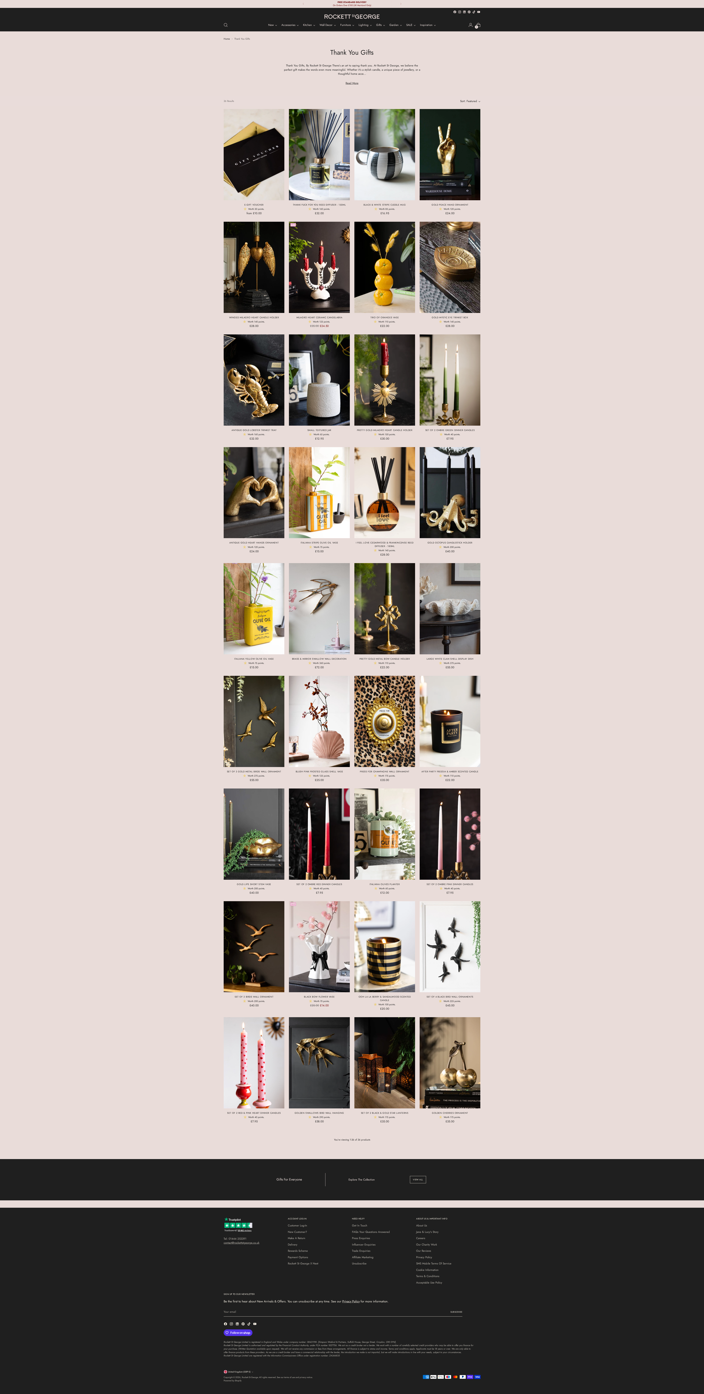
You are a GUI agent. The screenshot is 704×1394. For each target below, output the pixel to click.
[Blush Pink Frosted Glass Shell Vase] (319, 721)
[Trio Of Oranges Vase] (384, 267)
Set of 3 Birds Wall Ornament (254, 996)
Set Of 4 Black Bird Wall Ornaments (450, 996)
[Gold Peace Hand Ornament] (450, 154)
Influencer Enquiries (363, 1245)
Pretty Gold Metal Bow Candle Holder (385, 659)
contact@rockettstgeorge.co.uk (241, 1243)
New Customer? (297, 1232)
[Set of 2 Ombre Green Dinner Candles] (450, 380)
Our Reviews (423, 1251)
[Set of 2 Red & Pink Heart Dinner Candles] (254, 1062)
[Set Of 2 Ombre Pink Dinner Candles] (450, 834)
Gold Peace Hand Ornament (450, 204)
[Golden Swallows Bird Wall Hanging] (319, 1062)
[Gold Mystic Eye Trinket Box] (450, 267)
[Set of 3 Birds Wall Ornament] (254, 946)
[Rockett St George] (352, 16)
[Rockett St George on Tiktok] (474, 12)
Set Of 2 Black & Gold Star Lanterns (384, 1113)
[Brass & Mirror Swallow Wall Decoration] (319, 608)
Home (227, 39)
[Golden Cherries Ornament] (450, 1062)
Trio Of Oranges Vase (385, 317)
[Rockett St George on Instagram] (459, 12)
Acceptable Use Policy (429, 1283)
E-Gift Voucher (254, 204)
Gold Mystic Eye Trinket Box (450, 317)
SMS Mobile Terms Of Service (433, 1263)
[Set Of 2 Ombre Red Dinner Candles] (319, 834)
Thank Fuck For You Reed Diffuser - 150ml (319, 204)
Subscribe (456, 1311)
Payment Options (298, 1257)
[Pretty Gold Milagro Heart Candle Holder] (384, 380)
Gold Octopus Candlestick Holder (450, 542)
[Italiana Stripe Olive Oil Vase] (319, 492)
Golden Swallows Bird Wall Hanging (319, 1113)
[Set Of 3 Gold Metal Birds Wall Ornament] (254, 721)
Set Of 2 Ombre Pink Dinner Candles (450, 884)
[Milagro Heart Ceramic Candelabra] (319, 267)
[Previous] (303, 4)
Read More (352, 83)
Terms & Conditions (427, 1276)
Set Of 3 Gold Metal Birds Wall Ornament (254, 771)
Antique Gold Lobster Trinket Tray (254, 430)
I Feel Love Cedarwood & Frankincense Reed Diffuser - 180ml (384, 544)
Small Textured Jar (319, 430)
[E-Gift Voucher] (254, 154)
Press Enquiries (361, 1238)
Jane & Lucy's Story (427, 1232)
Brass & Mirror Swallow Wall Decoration (319, 659)
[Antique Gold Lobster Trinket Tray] (254, 380)
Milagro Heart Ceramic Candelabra (319, 317)
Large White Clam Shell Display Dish (450, 659)
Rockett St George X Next (303, 1263)
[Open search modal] (225, 25)
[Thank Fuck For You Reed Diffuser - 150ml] (319, 154)
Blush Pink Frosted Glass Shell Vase (319, 771)
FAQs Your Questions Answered (371, 1232)
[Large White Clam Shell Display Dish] (450, 608)
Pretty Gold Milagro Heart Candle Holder (384, 430)
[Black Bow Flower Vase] (319, 946)
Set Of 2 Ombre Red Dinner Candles (319, 884)
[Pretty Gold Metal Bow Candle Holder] (384, 608)
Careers (420, 1238)
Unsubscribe (359, 1263)
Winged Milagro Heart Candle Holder (254, 317)
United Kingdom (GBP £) (239, 1371)
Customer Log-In (297, 1225)
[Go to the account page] (470, 25)
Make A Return (296, 1238)
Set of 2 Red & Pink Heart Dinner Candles (254, 1113)
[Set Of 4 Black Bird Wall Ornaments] (450, 946)
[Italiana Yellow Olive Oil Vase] (254, 608)
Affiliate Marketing (362, 1257)
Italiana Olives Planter (385, 884)
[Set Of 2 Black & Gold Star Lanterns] (384, 1062)
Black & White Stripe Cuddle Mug (385, 204)
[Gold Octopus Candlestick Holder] (450, 492)
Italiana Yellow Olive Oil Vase (254, 659)
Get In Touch (359, 1225)
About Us (421, 1225)
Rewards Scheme (298, 1251)
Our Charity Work (426, 1245)
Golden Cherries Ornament (450, 1113)
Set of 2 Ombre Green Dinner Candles (450, 430)
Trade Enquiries (361, 1251)
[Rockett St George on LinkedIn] (464, 12)
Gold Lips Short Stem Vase (254, 884)
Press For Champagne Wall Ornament (384, 771)
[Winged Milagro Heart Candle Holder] (254, 267)
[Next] (401, 4)
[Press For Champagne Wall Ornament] (384, 721)
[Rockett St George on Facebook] (454, 12)
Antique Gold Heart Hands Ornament (254, 542)
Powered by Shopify (232, 1380)
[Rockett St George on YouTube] (478, 12)
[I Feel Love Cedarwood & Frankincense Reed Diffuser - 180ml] (384, 492)
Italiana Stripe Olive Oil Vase (319, 542)
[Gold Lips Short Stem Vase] (254, 834)
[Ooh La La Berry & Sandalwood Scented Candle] (384, 946)
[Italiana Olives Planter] (384, 834)
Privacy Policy (424, 1257)
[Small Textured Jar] (319, 380)
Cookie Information (427, 1270)
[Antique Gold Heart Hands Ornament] (254, 492)
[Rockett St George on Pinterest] (469, 12)
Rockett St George (250, 1377)
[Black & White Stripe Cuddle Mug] (384, 154)
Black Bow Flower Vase (319, 996)
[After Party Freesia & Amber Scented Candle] (450, 721)
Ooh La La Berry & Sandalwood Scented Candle (385, 998)
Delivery (292, 1245)
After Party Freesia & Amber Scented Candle (449, 771)
